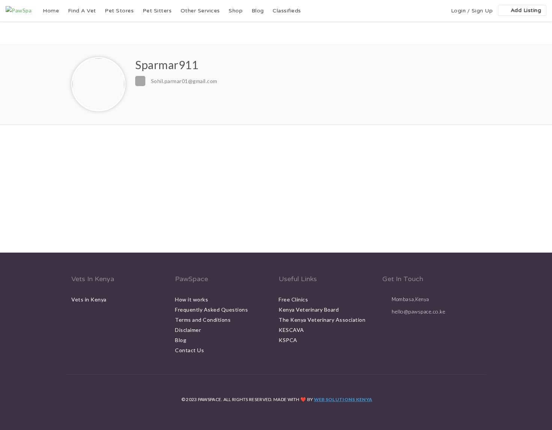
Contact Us (189, 350)
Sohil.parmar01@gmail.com (184, 81)
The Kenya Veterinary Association (322, 319)
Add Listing (526, 10)
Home (51, 11)
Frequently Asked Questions (211, 309)
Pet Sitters (157, 11)
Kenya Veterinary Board (309, 309)
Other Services (200, 11)
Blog (258, 11)
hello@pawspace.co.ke (418, 311)
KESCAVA (291, 330)
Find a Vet (82, 11)
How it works (191, 299)
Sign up (482, 11)
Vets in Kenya (89, 299)
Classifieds (287, 11)
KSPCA (288, 340)
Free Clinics (293, 299)
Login (458, 11)
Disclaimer (188, 330)
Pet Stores (119, 11)
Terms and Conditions (203, 319)
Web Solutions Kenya (343, 399)
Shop (236, 11)
